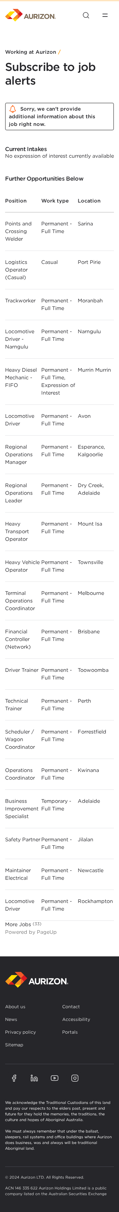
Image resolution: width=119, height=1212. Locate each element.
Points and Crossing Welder (18, 231)
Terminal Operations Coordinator (20, 600)
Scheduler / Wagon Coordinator (20, 739)
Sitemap (14, 1044)
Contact (71, 1006)
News (11, 1019)
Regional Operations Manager (19, 454)
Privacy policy (20, 1032)
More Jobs (22, 924)
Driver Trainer (21, 670)
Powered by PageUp (31, 932)
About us (15, 1006)
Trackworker (20, 301)
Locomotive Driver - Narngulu (19, 339)
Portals (70, 1032)
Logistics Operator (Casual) (16, 269)
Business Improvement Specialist (21, 808)
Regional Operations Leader (19, 493)
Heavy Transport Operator (17, 531)
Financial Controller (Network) (18, 639)
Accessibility (76, 1019)
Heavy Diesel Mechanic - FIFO (21, 377)
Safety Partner (22, 840)
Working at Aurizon (30, 52)
